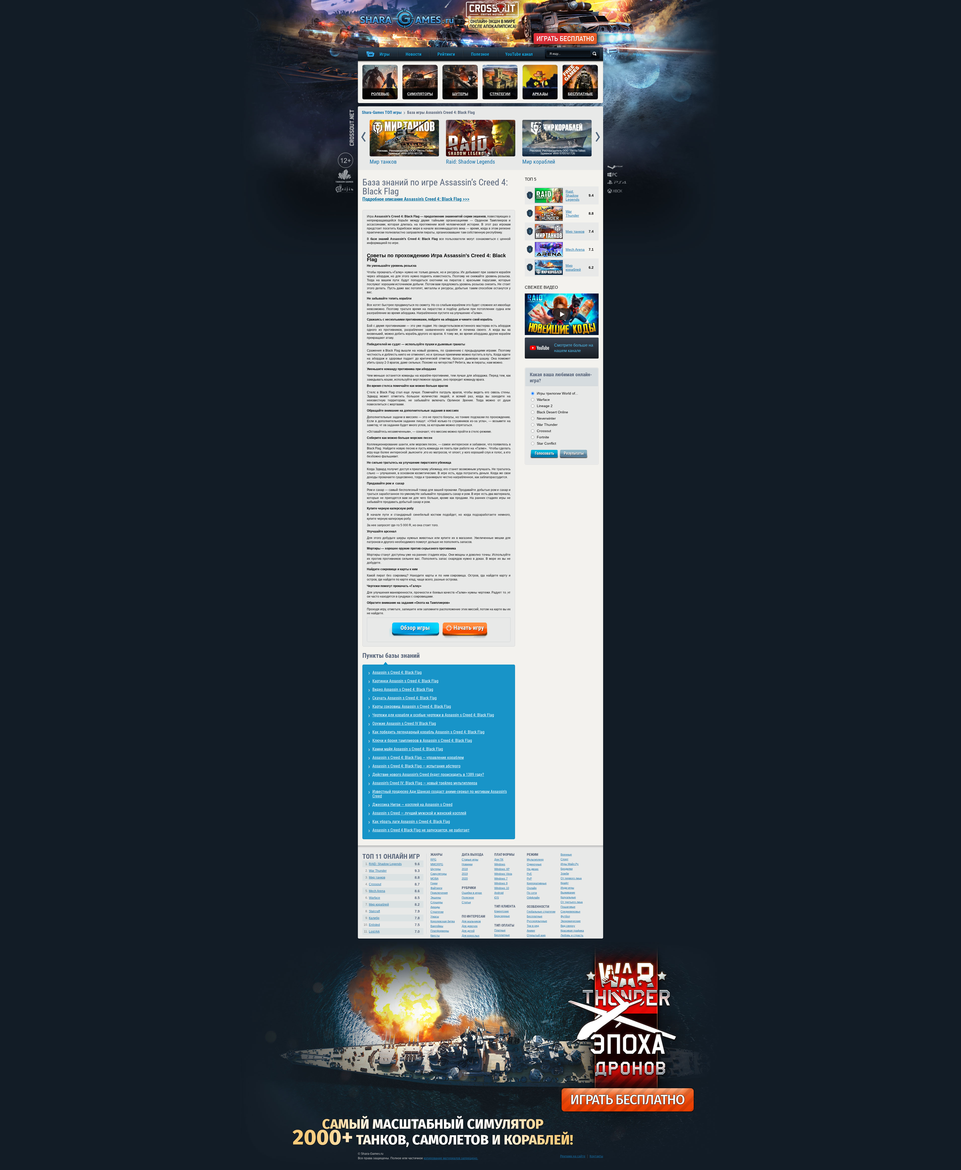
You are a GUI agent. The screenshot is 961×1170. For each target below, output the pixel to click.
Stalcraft (374, 911)
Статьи (466, 902)
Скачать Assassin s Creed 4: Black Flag (404, 698)
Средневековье (570, 911)
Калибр (374, 918)
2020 (465, 878)
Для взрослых (470, 935)
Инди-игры (567, 887)
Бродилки (567, 868)
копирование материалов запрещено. (451, 1158)
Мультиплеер (535, 859)
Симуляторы (438, 873)
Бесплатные (502, 935)
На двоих (533, 868)
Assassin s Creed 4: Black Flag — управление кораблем (418, 757)
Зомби (565, 873)
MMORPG (436, 864)
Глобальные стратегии (541, 911)
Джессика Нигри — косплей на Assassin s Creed (412, 804)
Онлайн (532, 888)
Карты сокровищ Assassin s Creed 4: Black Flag (411, 706)
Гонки (433, 883)
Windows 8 (501, 883)
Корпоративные (537, 883)
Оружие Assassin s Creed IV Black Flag (404, 723)
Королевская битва (442, 921)
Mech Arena (575, 249)
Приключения (439, 892)
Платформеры (439, 930)
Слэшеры (436, 902)
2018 (465, 868)
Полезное (468, 897)
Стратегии (436, 911)
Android (499, 892)
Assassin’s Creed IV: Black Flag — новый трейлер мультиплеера (424, 783)
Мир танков (383, 162)
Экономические (571, 921)
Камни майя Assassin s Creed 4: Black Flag (407, 749)
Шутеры (435, 868)
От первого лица (571, 878)
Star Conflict (546, 443)
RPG (433, 859)
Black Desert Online (552, 412)
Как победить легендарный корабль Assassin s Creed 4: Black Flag (428, 732)
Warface (543, 400)
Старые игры (470, 859)
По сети (532, 892)
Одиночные (534, 864)
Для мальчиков (471, 921)
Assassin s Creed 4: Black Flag (397, 672)
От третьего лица (572, 902)
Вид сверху (568, 925)
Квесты (435, 935)
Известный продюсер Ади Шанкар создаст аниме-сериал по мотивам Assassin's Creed (439, 793)
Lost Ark (374, 931)
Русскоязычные (537, 921)
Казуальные (568, 897)
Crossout (544, 431)
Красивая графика (572, 930)
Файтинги (436, 888)
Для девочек (469, 926)
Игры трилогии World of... (557, 393)
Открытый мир (536, 935)
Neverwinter (546, 418)
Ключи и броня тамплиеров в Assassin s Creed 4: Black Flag (422, 740)
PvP (529, 878)
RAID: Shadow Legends (385, 864)
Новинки (467, 864)
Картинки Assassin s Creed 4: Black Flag (405, 681)
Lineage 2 (545, 406)
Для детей (468, 930)
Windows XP (502, 868)
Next (598, 137)
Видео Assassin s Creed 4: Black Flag (402, 689)
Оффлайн (533, 897)
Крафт (565, 883)
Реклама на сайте (572, 1156)
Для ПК (498, 859)
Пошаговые (568, 906)
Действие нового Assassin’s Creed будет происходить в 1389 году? (428, 774)
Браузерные (502, 916)
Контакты (596, 1156)
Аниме (531, 930)
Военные (566, 854)
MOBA (434, 878)
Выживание (568, 892)
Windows (499, 864)
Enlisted (374, 925)
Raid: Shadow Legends (470, 162)
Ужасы (434, 916)
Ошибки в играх (472, 892)
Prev (363, 137)
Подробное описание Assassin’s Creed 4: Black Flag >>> (415, 199)
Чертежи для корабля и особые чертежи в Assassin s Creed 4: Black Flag (433, 715)
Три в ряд (533, 925)
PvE (529, 873)
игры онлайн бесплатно (406, 19)
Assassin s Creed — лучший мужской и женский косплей (419, 813)
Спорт (564, 859)
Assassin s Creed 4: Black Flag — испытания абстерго (416, 766)
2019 (465, 873)
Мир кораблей (538, 162)
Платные (500, 930)
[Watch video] (561, 314)
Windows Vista (503, 873)
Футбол (565, 916)
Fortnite (543, 437)
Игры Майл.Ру (570, 863)
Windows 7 (501, 878)
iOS (496, 897)
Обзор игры (415, 627)
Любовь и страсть (572, 935)
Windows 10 (501, 888)
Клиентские (501, 911)
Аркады (435, 907)
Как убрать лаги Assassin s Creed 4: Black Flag (411, 821)
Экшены (435, 897)
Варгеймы (436, 926)
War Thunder (572, 213)
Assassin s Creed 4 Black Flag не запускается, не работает (420, 830)
